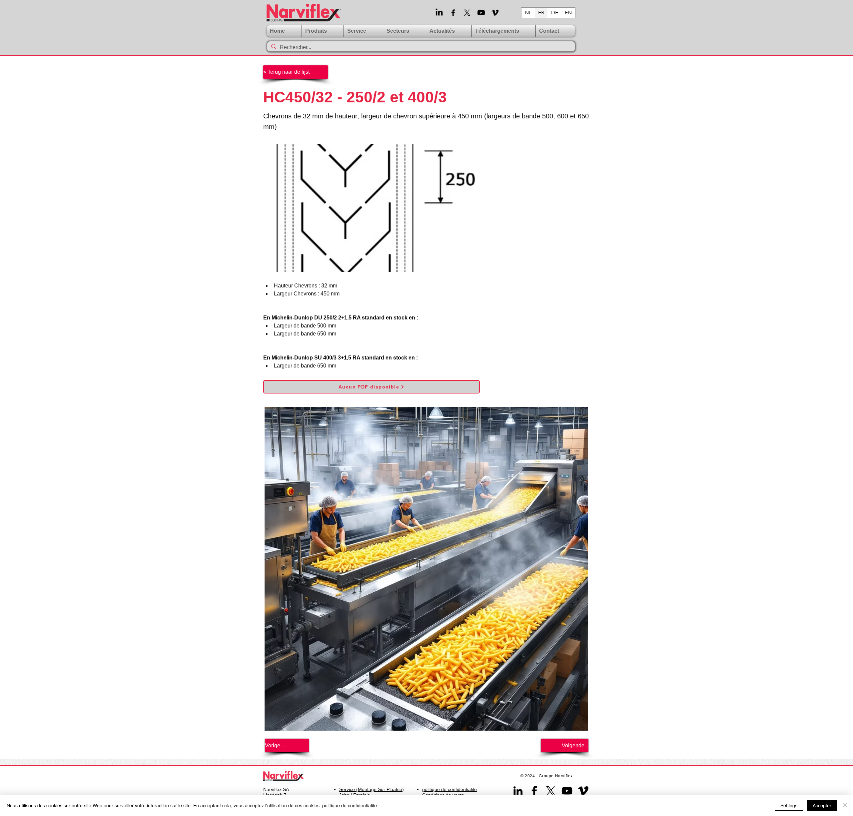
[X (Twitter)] (467, 12)
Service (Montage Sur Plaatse (370, 789)
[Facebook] (453, 12)
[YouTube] (566, 790)
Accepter (822, 805)
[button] (363, 31)
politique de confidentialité (349, 805)
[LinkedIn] (439, 12)
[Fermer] (845, 805)
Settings (788, 805)
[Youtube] (481, 12)
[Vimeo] (495, 12)
